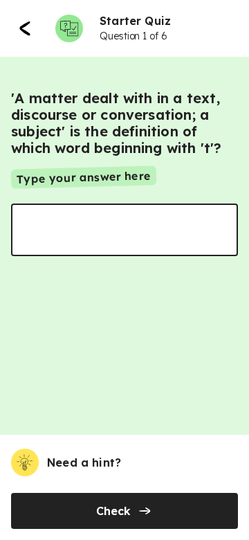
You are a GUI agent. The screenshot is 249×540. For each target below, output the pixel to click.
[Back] (25, 28)
